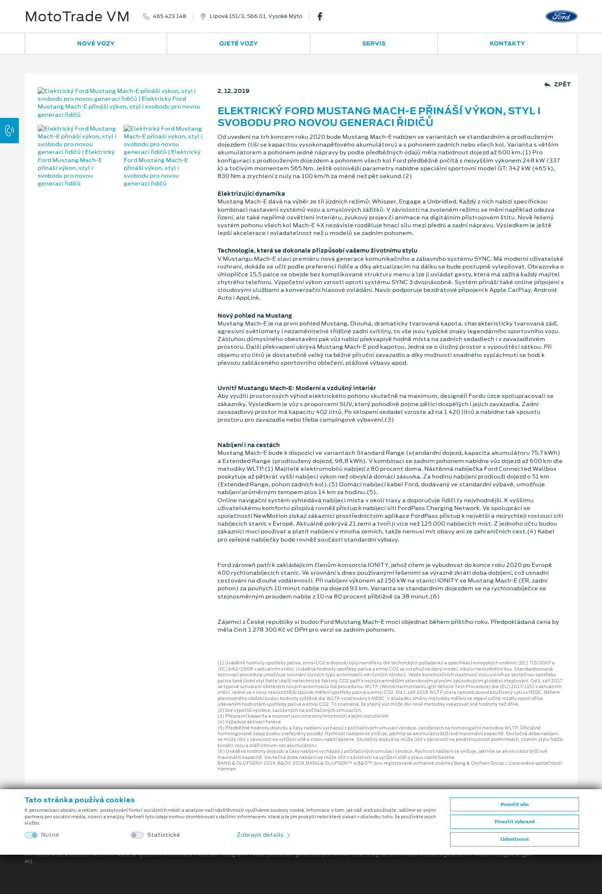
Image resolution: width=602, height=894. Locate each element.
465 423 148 (169, 16)
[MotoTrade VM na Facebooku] (323, 16)
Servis (373, 43)
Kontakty (507, 43)
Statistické (163, 835)
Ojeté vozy (238, 43)
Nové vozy (96, 43)
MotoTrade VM (77, 16)
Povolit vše (514, 804)
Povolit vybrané (515, 821)
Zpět (562, 84)
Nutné (50, 835)
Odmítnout (514, 839)
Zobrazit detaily (261, 835)
